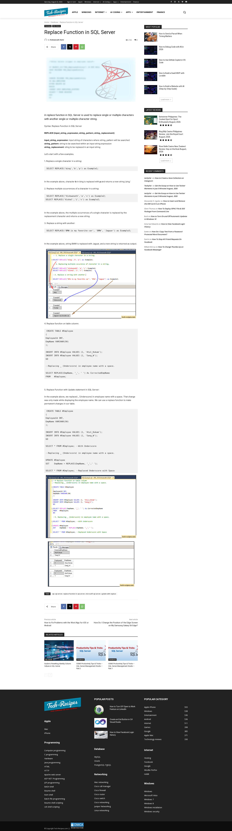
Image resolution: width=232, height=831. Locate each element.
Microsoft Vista (150, 795)
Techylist (147, 185)
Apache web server (52, 774)
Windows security (151, 811)
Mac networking (101, 782)
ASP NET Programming (54, 778)
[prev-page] (46, 675)
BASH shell (49, 786)
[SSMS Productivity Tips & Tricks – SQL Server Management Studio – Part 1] (123, 650)
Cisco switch (99, 798)
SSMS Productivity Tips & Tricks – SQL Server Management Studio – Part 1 (121, 666)
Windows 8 (149, 803)
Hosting (147, 758)
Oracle (97, 761)
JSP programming (51, 782)
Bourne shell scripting (53, 802)
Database (54, 22)
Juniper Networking (102, 806)
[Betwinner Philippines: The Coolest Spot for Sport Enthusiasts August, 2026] (150, 120)
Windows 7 (149, 799)
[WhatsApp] (82, 47)
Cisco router (99, 794)
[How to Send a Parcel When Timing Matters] (150, 37)
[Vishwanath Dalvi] (46, 40)
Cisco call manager (102, 786)
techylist (147, 178)
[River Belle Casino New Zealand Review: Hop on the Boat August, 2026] (150, 149)
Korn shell (48, 794)
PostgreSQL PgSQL (102, 765)
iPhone (47, 733)
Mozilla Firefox (150, 770)
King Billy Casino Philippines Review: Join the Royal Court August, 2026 (171, 134)
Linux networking (101, 810)
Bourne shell (49, 790)
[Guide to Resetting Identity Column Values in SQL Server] (59, 650)
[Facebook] (171, 1)
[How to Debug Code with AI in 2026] (150, 50)
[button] (184, 12)
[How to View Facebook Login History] (101, 735)
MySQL (97, 757)
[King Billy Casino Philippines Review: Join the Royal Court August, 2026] (150, 134)
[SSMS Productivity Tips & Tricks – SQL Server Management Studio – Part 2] (91, 650)
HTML (47, 766)
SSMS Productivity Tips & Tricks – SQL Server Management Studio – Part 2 (89, 666)
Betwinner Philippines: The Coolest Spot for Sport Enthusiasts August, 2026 (170, 119)
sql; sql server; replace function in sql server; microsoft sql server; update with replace (84, 594)
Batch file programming (54, 798)
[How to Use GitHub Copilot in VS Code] (150, 63)
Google (147, 766)
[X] (178, 1)
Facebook (148, 762)
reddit (146, 774)
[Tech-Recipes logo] (56, 12)
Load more (165, 99)
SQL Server (56, 26)
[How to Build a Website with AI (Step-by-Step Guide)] (150, 89)
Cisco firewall (100, 790)
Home (46, 22)
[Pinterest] (76, 47)
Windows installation (153, 807)
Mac (46, 729)
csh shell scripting (51, 807)
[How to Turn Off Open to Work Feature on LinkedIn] (99, 710)
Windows (148, 791)
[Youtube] (186, 1)
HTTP (46, 770)
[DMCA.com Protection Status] (77, 828)
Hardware (48, 758)
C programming (51, 754)
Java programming (52, 762)
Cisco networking (101, 802)
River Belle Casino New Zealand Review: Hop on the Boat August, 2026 (172, 149)
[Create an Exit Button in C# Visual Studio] (100, 722)
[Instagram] (175, 1)
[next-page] (50, 675)
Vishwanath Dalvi (57, 40)
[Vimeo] (182, 1)
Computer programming (54, 750)
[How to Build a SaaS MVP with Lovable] (150, 76)
